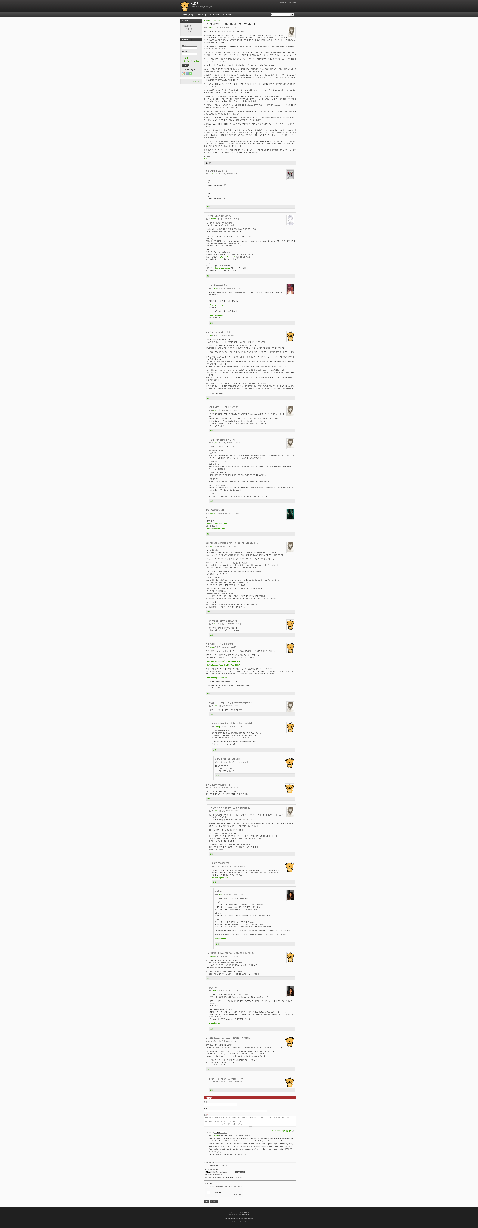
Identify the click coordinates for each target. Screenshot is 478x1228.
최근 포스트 (187, 32)
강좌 (219, 20)
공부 (215, 20)
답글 (208, 206)
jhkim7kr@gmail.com (220, 877)
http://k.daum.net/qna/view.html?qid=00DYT (223, 665)
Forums (209, 20)
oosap (212, 647)
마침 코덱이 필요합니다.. (215, 510)
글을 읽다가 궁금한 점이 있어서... (219, 215)
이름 (205, 1102)
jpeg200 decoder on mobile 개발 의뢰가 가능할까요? (228, 1037)
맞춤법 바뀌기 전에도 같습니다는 (228, 759)
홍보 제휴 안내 (195, 81)
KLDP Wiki (214, 14)
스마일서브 (245, 1215)
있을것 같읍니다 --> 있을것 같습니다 (220, 643)
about (281, 2)
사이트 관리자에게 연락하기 (244, 1219)
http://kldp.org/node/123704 (216, 677)
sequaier (213, 956)
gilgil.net (219, 891)
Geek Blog (201, 14)
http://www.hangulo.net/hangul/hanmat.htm (223, 661)
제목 (205, 1108)
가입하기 (186, 58)
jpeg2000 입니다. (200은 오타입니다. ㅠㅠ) (226, 1078)
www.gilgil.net (220, 938)
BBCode (216, 1135)
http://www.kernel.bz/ (222, 268)
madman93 (213, 174)
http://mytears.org (216, 305)
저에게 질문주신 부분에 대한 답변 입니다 (225, 406)
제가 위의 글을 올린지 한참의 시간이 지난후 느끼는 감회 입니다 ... (232, 543)
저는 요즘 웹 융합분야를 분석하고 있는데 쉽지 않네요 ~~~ (231, 807)
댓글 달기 (208, 163)
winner (215, 624)
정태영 (215, 288)
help (294, 2)
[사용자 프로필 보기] (291, 36)
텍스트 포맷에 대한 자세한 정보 (281, 1131)
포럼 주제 (189, 29)
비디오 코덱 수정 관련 (220, 863)
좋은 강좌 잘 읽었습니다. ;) (216, 170)
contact (288, 2)
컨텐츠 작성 (187, 26)
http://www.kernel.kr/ (226, 257)
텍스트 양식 (210, 1132)
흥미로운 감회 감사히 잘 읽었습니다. (223, 620)
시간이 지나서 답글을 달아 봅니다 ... (223, 439)
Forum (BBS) (187, 14)
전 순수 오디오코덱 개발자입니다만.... (221, 332)
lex (211, 335)
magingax (213, 513)
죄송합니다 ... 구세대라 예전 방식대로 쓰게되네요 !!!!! (230, 702)
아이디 (184, 45)
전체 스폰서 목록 (230, 1219)
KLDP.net (227, 14)
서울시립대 (245, 1212)
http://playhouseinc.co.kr (215, 528)
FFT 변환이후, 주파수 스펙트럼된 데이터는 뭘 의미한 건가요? (230, 953)
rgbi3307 (213, 219)
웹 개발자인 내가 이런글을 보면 (218, 784)
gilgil (220, 894)
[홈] (184, 6)
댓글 (206, 1115)
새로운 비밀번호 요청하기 (192, 61)
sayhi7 (211, 27)
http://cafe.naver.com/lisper (216, 523)
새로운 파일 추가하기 (211, 1169)
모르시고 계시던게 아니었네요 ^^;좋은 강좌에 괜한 (232, 723)
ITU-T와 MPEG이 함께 (218, 285)
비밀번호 (185, 52)
